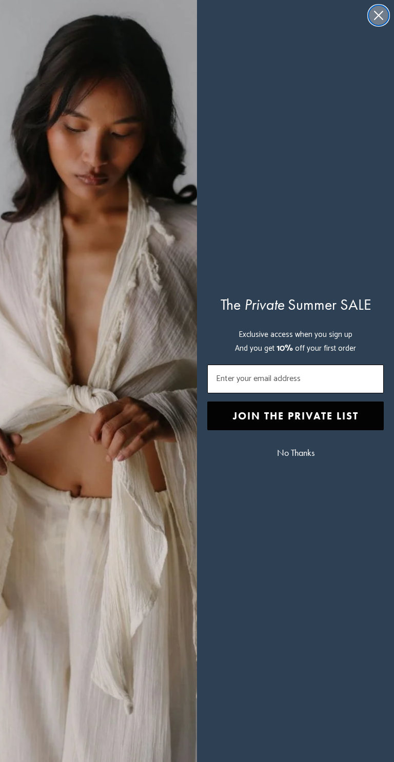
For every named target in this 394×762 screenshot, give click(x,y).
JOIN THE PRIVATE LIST (296, 416)
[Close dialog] (378, 15)
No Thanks (295, 452)
